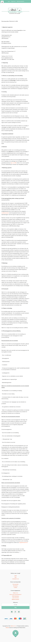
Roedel (7, 627)
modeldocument (5, 213)
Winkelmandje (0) (20, 1)
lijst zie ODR (13, 162)
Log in (9, 1)
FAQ (15, 577)
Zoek (15, 575)
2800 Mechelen (15, 596)
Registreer (13, 1)
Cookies (15, 587)
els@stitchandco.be (23, 542)
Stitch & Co (15, 593)
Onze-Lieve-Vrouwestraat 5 (15, 594)
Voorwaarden (15, 584)
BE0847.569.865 (15, 599)
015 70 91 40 (15, 597)
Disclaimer (15, 586)
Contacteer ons (15, 578)
